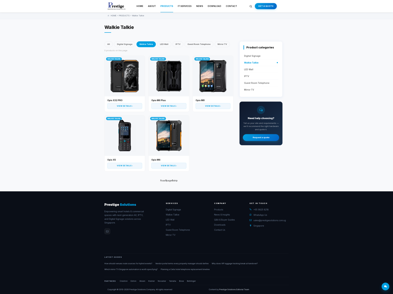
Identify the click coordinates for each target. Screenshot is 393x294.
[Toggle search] (251, 6)
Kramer (151, 281)
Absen (142, 281)
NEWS (199, 6)
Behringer (191, 281)
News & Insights (222, 214)
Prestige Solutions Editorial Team (234, 289)
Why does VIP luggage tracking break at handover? (235, 263)
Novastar (162, 281)
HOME (139, 6)
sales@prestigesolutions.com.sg (269, 220)
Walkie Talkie (138, 15)
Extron (133, 281)
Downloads (220, 224)
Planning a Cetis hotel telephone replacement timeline (185, 269)
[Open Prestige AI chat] (385, 286)
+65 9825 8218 (261, 209)
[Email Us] (107, 231)
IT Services (185, 6)
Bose (181, 281)
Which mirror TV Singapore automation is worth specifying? (131, 269)
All (108, 44)
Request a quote (261, 137)
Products (218, 209)
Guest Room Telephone (198, 44)
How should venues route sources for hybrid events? (128, 263)
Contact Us (219, 230)
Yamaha (172, 281)
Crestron (124, 281)
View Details (124, 106)
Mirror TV (222, 44)
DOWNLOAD (214, 6)
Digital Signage (124, 44)
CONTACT (231, 6)
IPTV (177, 44)
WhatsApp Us (260, 215)
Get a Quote (266, 6)
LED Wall (164, 44)
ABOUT (152, 6)
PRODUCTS (166, 6)
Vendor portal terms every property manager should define (182, 263)
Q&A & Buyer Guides (224, 219)
